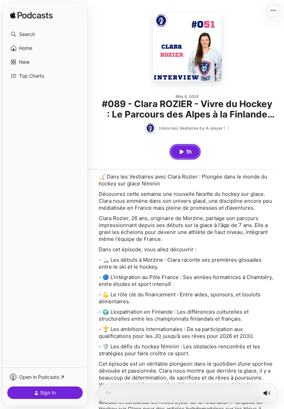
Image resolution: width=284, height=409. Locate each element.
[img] (31, 15)
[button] (45, 34)
